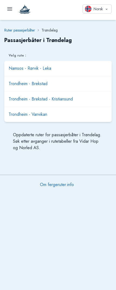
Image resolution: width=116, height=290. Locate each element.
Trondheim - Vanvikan (28, 114)
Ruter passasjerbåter (19, 30)
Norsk (98, 9)
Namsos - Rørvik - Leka (30, 68)
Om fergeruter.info (57, 184)
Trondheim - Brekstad (28, 84)
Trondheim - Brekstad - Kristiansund (41, 99)
